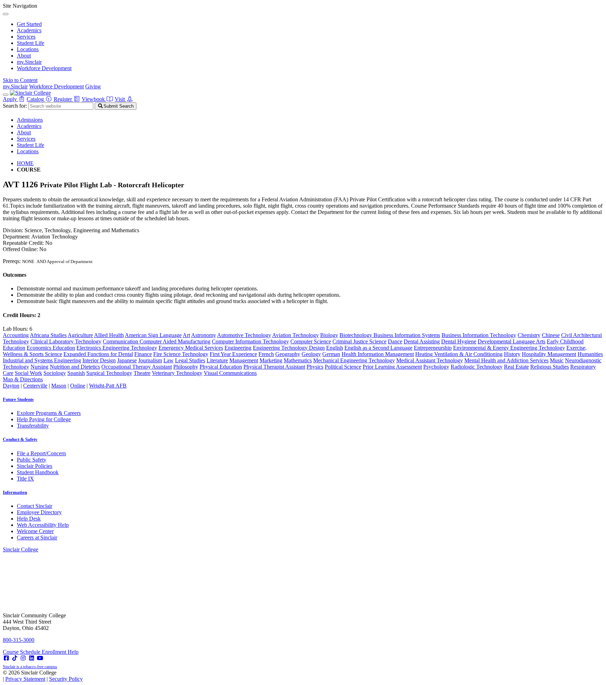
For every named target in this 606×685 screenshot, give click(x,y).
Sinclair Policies (34, 466)
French (266, 354)
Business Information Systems (406, 335)
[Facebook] (6, 658)
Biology (329, 335)
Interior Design (99, 360)
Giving (93, 86)
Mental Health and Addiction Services (506, 360)
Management (243, 360)
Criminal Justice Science (359, 341)
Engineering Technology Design (289, 348)
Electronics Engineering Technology (116, 348)
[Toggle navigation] (5, 95)
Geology (311, 354)
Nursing (39, 367)
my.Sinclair (29, 62)
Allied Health (109, 335)
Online (77, 386)
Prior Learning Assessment (392, 367)
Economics (40, 348)
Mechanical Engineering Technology (354, 360)
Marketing (271, 360)
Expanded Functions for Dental (98, 354)
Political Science (343, 367)
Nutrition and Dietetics (75, 367)
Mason (58, 386)
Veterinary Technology (177, 373)
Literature (217, 360)
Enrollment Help (60, 652)
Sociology (54, 373)
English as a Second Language (378, 348)
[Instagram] (23, 658)
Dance (395, 341)
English (334, 348)
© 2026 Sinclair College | (43, 676)
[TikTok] (14, 658)
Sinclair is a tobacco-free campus (30, 666)
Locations (28, 49)
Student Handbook (38, 472)
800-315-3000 (18, 640)
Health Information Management (378, 354)
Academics (29, 30)
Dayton (11, 386)
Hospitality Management (549, 354)
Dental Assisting (422, 341)
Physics (315, 367)
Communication (121, 341)
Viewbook (94, 99)
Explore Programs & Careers (49, 413)
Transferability (33, 426)
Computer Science (310, 341)
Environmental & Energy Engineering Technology (509, 348)
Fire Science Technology (180, 354)
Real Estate (516, 367)
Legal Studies (190, 360)
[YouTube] (39, 658)
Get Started (29, 24)
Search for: (15, 106)
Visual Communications (230, 373)
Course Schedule (22, 652)
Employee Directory (39, 512)
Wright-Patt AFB (108, 386)
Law (168, 360)
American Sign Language (153, 335)
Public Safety (31, 460)
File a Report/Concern (41, 453)
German (331, 354)
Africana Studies (48, 335)
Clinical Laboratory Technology (66, 341)
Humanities (590, 354)
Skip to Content (20, 80)
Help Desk (29, 519)
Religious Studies (549, 367)
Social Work (28, 373)
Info (15, 492)
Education (64, 348)
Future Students (18, 399)
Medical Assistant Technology (429, 360)
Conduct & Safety (20, 439)
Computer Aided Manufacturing (175, 341)
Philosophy (185, 367)
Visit (120, 99)
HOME (25, 163)
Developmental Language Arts (511, 341)
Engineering (237, 348)
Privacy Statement (25, 679)
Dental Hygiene (458, 341)
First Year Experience (233, 354)
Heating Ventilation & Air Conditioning (459, 354)
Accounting (16, 335)
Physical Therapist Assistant (274, 367)
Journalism (150, 360)
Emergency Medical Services (191, 348)
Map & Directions (23, 379)
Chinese (551, 335)
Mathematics (298, 360)
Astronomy (203, 335)
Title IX (25, 479)
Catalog (36, 99)
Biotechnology (356, 335)
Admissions (30, 120)
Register (63, 99)
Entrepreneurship (433, 348)
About (24, 56)
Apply (10, 99)
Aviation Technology (295, 335)
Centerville (35, 386)
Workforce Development (44, 68)
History (512, 354)
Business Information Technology (479, 335)
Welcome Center (35, 531)
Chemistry (529, 335)
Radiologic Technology (477, 367)
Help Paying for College (44, 419)
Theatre (142, 373)
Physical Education (221, 367)
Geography (287, 354)
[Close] (5, 14)
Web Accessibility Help (43, 525)
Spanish (76, 373)
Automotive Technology (244, 335)
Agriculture (80, 335)
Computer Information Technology (250, 341)
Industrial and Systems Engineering (42, 360)
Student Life (30, 43)
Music (557, 360)
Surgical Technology (109, 373)
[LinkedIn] (31, 658)
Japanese (127, 360)
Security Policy (66, 679)
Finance (143, 354)
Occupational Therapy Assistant (136, 367)
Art (186, 335)
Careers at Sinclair (37, 537)
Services (26, 37)
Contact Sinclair (34, 506)
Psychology (436, 367)
